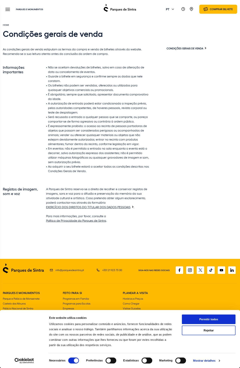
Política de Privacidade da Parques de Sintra (76, 220)
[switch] (111, 360)
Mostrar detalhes (204, 360)
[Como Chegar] (191, 9)
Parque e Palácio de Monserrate (21, 298)
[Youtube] (221, 270)
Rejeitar (209, 330)
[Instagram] (190, 270)
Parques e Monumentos (29, 9)
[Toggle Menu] (7, 9)
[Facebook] (179, 270)
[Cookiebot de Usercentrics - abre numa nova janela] (24, 360)
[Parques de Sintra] (120, 11)
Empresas (68, 308)
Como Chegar (131, 303)
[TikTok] (211, 270)
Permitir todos (208, 319)
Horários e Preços (133, 298)
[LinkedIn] (232, 270)
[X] (200, 270)
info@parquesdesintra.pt (70, 270)
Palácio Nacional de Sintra (18, 308)
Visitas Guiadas (132, 308)
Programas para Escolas (76, 303)
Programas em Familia (76, 298)
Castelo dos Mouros (14, 303)
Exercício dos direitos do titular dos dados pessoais (88, 207)
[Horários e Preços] (183, 9)
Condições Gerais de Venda (184, 48)
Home (6, 24)
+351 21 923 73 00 (112, 270)
